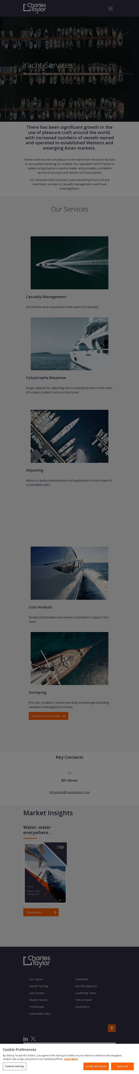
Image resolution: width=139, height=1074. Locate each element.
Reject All (122, 1066)
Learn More (71, 1059)
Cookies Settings (14, 1066)
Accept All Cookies (96, 1066)
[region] (69, 1059)
